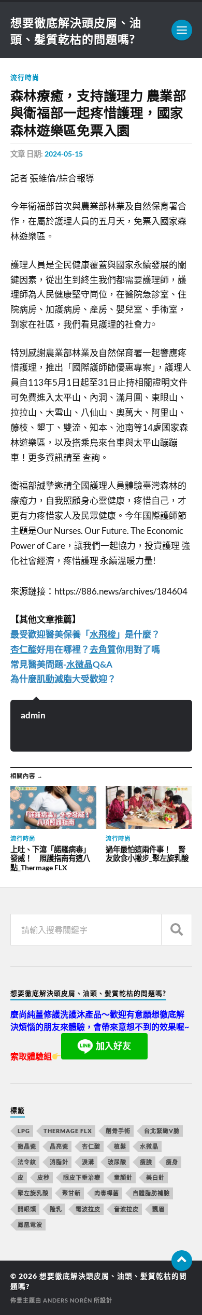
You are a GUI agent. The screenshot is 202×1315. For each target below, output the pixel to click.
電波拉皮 (88, 1209)
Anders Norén (67, 1300)
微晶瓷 (27, 1146)
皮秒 (43, 1177)
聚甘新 (71, 1193)
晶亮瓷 (59, 1146)
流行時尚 (24, 77)
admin (33, 715)
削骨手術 (118, 1130)
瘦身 (172, 1161)
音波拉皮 (126, 1209)
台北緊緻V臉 (162, 1130)
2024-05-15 (64, 153)
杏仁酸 (91, 1146)
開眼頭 (27, 1209)
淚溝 (88, 1161)
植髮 (120, 1146)
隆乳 (56, 1209)
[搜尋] (176, 929)
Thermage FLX (68, 1130)
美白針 (155, 1177)
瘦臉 (146, 1161)
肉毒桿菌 (106, 1193)
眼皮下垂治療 (81, 1177)
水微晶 (149, 1146)
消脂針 (59, 1161)
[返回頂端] (181, 1260)
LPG (24, 1130)
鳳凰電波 (30, 1224)
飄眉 (158, 1209)
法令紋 (27, 1161)
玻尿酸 (117, 1161)
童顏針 (123, 1177)
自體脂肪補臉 (151, 1193)
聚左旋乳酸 (33, 1193)
